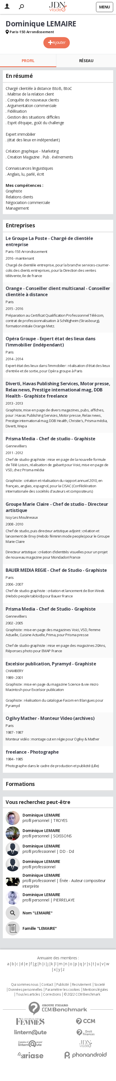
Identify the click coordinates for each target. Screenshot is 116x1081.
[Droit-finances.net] (85, 1032)
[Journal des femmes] (30, 1021)
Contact (47, 985)
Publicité (62, 985)
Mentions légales (95, 990)
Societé (99, 985)
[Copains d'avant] (30, 1043)
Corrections (52, 994)
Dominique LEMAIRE (41, 815)
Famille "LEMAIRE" (40, 928)
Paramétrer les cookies (62, 990)
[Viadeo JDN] (85, 1043)
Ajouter (59, 42)
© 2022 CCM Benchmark (82, 994)
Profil (28, 60)
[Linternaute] (30, 1032)
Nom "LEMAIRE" (38, 912)
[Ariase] (30, 1055)
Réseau (86, 60)
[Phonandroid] (85, 1055)
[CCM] (85, 1021)
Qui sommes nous (24, 985)
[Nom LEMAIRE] (13, 913)
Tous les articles (28, 994)
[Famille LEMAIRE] (13, 928)
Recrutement (81, 985)
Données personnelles (25, 990)
